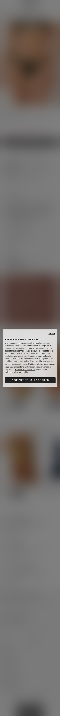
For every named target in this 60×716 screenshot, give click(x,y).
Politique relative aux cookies (41, 364)
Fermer (51, 333)
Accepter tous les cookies (30, 380)
